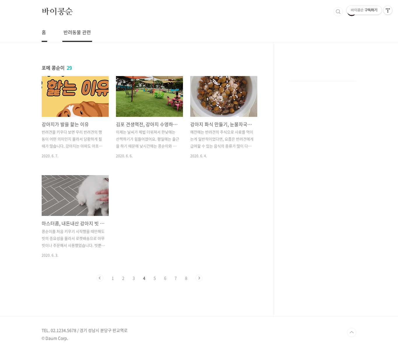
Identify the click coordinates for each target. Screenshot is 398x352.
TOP (351, 332)
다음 (199, 277)
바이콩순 (57, 11)
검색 (338, 11)
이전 (99, 277)
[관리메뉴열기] (387, 10)
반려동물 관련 (77, 32)
